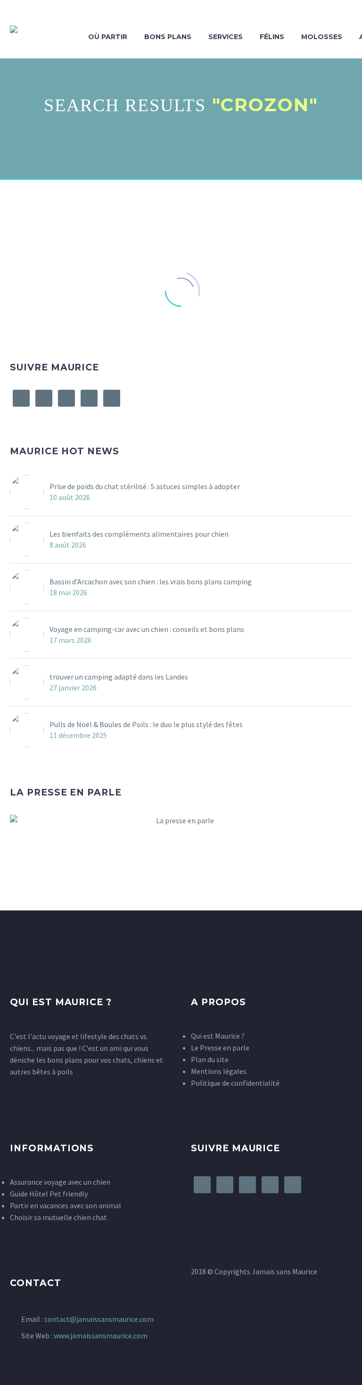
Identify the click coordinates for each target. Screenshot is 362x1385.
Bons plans (167, 37)
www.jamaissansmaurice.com (101, 1335)
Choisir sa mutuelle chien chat (58, 1217)
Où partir (107, 37)
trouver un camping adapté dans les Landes (118, 676)
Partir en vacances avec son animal (65, 1205)
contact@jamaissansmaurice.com (99, 1319)
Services (225, 37)
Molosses (321, 37)
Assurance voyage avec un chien (60, 1182)
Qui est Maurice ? (218, 1036)
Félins (272, 37)
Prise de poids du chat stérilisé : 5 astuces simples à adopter (144, 486)
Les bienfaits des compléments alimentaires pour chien (139, 534)
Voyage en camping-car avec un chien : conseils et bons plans (146, 629)
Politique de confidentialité (235, 1083)
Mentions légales (219, 1071)
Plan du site (210, 1059)
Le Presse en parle (220, 1047)
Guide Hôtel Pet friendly (49, 1193)
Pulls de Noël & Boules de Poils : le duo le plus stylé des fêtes (146, 724)
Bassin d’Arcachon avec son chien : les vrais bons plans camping (150, 581)
